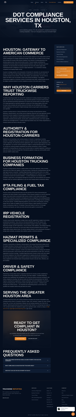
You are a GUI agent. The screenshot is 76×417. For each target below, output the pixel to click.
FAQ (46, 2)
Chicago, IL (49, 397)
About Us (63, 390)
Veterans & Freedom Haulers (67, 395)
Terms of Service (65, 406)
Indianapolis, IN (50, 406)
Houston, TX (49, 393)
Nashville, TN (49, 402)
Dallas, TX (49, 390)
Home (32, 2)
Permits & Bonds (60, 59)
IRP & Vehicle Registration (62, 56)
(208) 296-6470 (69, 2)
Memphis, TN (49, 399)
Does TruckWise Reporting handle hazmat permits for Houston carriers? (23, 360)
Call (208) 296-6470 (32, 338)
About (42, 2)
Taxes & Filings (60, 54)
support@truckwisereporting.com (17, 308)
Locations (36, 9)
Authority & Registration (62, 49)
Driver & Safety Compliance (62, 61)
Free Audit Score (52, 2)
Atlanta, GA (49, 395)
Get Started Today (21, 338)
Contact (59, 2)
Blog (62, 399)
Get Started (64, 90)
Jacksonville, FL (50, 404)
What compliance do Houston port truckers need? (19, 365)
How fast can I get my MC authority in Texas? (17, 370)
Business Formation (61, 52)
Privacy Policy (64, 404)
